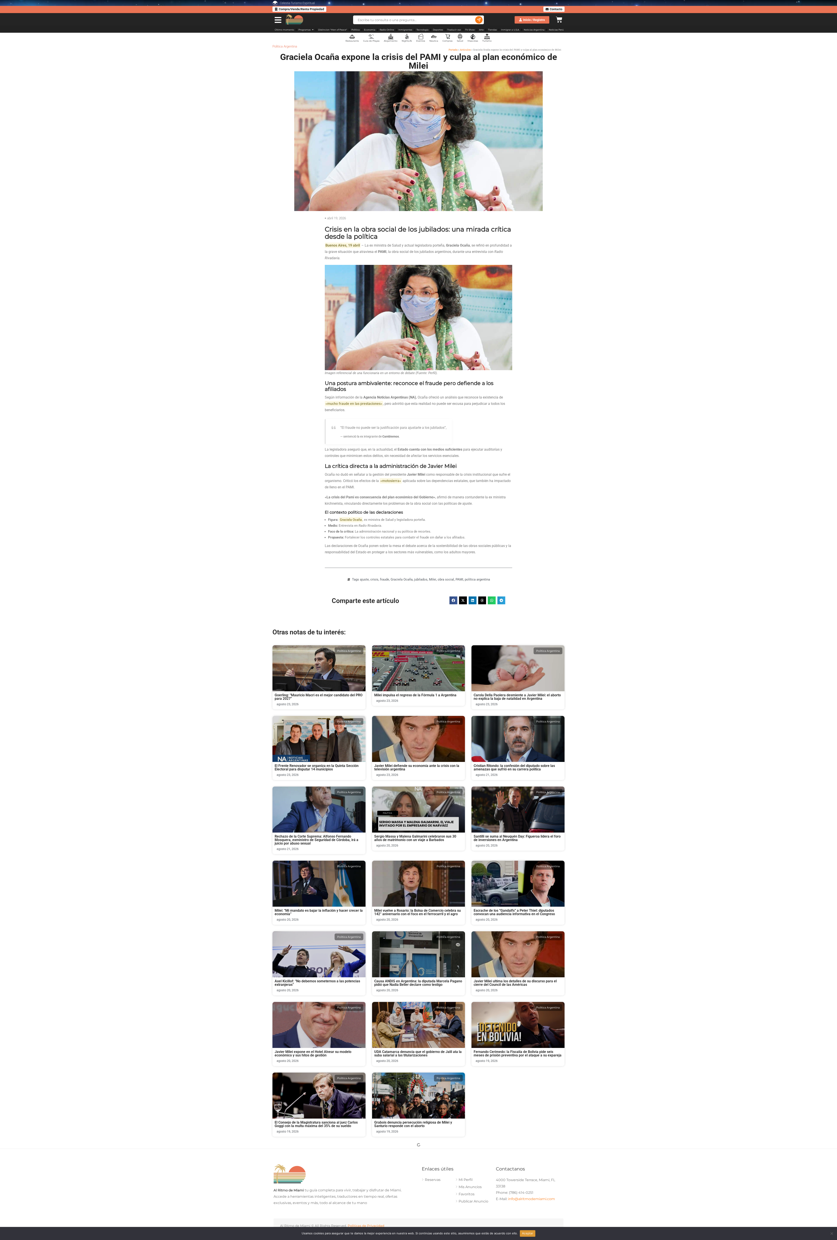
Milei (432, 579)
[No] (831, 1233)
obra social (446, 579)
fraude (384, 579)
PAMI (459, 579)
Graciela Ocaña (402, 579)
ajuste (364, 579)
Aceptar (527, 1233)
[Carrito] (559, 19)
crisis (374, 579)
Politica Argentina (284, 46)
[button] (453, 600)
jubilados (420, 579)
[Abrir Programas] (313, 29)
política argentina (477, 579)
